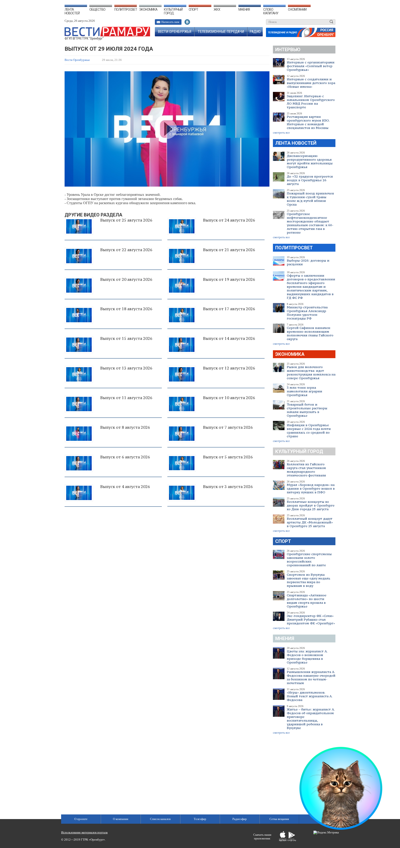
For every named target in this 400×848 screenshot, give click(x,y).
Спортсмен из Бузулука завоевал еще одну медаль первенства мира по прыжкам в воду (308, 580)
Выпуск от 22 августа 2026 (126, 249)
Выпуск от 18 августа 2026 (126, 308)
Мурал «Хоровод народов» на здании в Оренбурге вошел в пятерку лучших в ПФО (311, 488)
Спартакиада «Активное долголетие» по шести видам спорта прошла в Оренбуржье (306, 600)
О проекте (81, 819)
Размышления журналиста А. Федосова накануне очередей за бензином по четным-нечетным (311, 677)
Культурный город (173, 11)
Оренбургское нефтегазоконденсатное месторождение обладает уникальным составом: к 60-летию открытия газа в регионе (310, 223)
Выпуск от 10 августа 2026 (229, 397)
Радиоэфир (239, 819)
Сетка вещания (279, 819)
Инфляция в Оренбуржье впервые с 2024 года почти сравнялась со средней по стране (309, 430)
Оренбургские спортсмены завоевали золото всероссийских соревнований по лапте (309, 559)
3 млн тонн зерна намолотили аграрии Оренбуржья (304, 391)
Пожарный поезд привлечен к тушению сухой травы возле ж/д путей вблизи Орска (310, 198)
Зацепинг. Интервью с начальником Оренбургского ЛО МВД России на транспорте (311, 101)
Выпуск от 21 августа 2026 (229, 249)
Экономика (148, 9)
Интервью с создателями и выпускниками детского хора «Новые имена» (311, 82)
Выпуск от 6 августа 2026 (125, 457)
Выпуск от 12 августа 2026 (229, 368)
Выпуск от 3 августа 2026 (228, 486)
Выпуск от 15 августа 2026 (126, 338)
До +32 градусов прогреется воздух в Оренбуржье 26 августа (310, 180)
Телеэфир (200, 819)
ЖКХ (217, 9)
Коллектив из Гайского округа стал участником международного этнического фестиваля (306, 469)
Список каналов (160, 819)
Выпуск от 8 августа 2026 (125, 427)
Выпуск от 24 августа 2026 (229, 220)
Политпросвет (125, 9)
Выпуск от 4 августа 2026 (125, 486)
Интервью (287, 49)
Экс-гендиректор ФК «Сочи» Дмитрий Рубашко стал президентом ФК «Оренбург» (311, 619)
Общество (97, 9)
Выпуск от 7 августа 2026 (228, 427)
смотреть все (281, 132)
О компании (297, 9)
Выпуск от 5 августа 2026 (228, 457)
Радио (255, 31)
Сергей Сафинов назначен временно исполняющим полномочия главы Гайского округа (310, 333)
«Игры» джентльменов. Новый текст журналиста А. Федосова (309, 696)
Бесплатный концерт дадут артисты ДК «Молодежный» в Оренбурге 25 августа (310, 522)
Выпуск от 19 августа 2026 (229, 279)
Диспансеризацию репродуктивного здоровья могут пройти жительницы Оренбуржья (310, 161)
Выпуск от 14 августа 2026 (229, 338)
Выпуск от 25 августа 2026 (126, 220)
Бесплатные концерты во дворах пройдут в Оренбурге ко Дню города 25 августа (310, 505)
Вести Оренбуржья (174, 31)
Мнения (244, 9)
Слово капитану (270, 11)
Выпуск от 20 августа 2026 (126, 279)
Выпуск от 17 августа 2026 (229, 308)
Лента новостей (72, 11)
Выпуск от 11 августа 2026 (126, 397)
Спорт (193, 9)
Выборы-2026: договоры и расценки (308, 262)
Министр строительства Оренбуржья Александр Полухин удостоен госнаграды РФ (307, 312)
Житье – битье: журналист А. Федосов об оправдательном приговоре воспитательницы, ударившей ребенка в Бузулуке (310, 718)
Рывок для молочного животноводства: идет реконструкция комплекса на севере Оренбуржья (311, 372)
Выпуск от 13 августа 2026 (126, 368)
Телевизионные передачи (221, 31)
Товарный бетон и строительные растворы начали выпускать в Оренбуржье (307, 410)
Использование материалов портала (84, 832)
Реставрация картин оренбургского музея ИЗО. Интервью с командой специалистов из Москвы (308, 122)
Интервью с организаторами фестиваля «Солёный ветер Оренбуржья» (310, 66)
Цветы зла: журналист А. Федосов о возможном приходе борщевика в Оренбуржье (307, 656)
